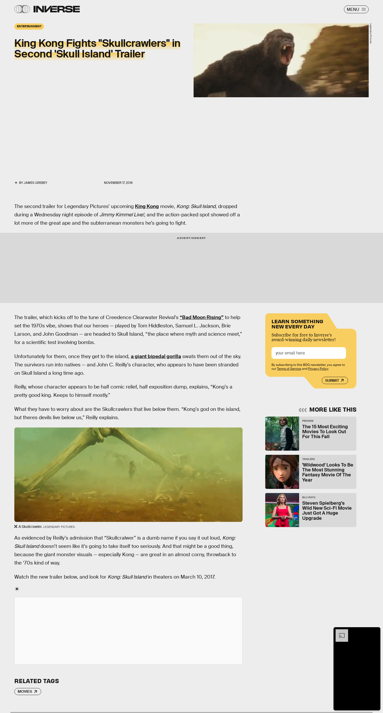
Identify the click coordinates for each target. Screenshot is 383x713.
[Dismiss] (374, 632)
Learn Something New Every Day (297, 323)
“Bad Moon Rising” (202, 317)
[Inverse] (57, 9)
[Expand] (339, 632)
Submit (332, 380)
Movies (25, 691)
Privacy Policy (318, 369)
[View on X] (128, 631)
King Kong (147, 206)
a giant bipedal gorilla (156, 356)
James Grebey (35, 183)
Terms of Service (289, 369)
